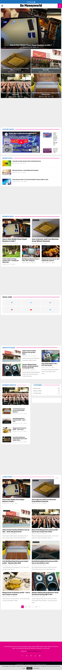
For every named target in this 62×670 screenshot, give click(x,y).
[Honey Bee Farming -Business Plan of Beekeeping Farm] (6, 163)
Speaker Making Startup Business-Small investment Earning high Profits (46, 69)
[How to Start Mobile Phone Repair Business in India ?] (16, 228)
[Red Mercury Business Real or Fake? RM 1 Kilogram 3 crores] (31, 251)
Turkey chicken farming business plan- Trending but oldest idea (16, 93)
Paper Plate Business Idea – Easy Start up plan (50, 364)
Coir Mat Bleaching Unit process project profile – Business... (19, 410)
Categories (37, 385)
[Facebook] (22, 656)
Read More (36, 668)
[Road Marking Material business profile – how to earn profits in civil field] (6, 421)
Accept (29, 668)
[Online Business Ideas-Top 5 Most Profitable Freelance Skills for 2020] (6, 182)
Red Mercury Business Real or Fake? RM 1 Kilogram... (30, 259)
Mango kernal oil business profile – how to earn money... (16, 69)
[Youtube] (39, 656)
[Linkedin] (35, 656)
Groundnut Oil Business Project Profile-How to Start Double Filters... (20, 439)
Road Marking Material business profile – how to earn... (19, 420)
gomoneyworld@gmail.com (34, 651)
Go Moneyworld (31, 6)
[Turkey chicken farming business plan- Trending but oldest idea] (11, 251)
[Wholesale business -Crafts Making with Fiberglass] (6, 172)
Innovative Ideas (37, 393)
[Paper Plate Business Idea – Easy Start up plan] (51, 356)
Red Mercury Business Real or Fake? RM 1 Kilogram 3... (46, 93)
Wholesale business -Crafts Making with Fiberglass (25, 170)
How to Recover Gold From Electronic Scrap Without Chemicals (45, 240)
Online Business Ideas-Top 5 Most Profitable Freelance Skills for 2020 (30, 179)
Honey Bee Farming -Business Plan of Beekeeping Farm (26, 161)
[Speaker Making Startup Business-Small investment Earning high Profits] (11, 370)
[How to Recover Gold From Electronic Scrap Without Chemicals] (46, 228)
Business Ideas (6, 220)
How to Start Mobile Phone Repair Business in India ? (14, 240)
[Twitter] (26, 656)
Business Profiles (37, 391)
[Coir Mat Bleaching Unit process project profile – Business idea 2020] (6, 411)
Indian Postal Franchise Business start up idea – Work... (29, 352)
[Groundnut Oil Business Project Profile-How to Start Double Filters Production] (6, 439)
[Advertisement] (31, 110)
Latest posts (7, 477)
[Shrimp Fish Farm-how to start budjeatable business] (51, 251)
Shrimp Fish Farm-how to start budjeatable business (50, 259)
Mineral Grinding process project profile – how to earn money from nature (14, 399)
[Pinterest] (31, 656)
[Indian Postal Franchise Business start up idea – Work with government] (11, 356)
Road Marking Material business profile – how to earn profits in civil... (31, 45)
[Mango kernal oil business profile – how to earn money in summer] (6, 430)
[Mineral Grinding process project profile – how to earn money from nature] (15, 396)
